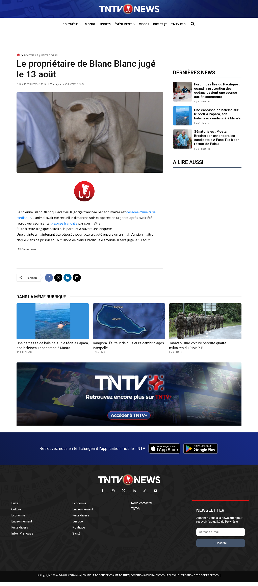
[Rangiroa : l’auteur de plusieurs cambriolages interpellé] (129, 321)
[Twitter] (124, 491)
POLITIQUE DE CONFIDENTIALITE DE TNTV (106, 575)
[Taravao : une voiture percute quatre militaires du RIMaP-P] (205, 321)
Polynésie (31, 55)
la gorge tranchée (63, 223)
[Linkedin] (67, 278)
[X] (58, 278)
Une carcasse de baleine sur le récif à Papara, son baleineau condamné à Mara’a (217, 114)
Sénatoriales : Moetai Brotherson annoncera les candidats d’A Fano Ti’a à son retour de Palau (216, 137)
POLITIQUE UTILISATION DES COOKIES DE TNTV (193, 575)
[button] (192, 24)
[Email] (77, 278)
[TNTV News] (129, 480)
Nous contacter (141, 503)
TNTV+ (136, 509)
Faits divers (49, 55)
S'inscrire (221, 543)
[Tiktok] (145, 491)
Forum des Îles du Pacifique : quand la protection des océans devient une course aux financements (217, 90)
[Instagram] (113, 491)
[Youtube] (155, 491)
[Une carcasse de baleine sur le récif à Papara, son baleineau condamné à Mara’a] (182, 115)
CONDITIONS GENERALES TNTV (148, 575)
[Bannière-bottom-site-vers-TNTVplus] (129, 424)
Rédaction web (27, 249)
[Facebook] (49, 278)
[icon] (19, 55)
